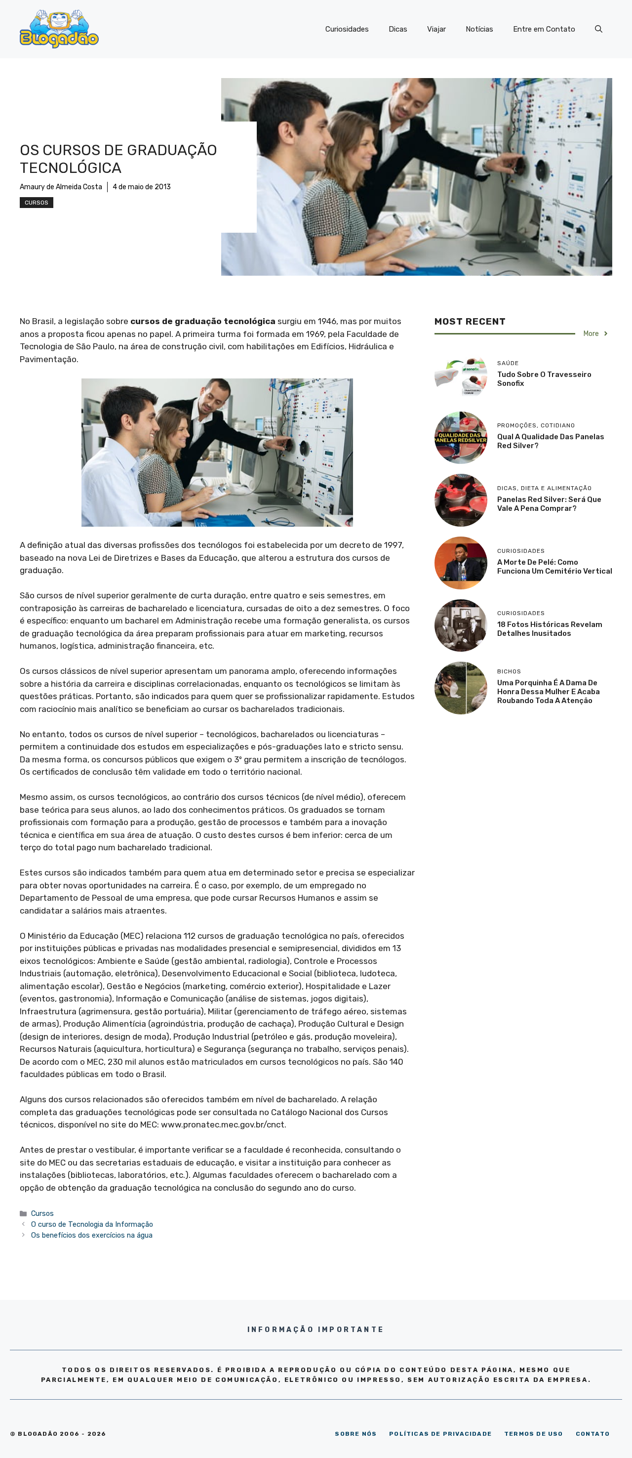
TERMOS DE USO (533, 1433)
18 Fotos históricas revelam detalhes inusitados (549, 629)
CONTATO (593, 1433)
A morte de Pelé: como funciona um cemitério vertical (554, 567)
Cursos (36, 202)
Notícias (479, 29)
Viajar (436, 29)
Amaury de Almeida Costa (61, 187)
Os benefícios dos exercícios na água (92, 1235)
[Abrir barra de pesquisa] (598, 29)
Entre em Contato (544, 29)
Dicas (398, 29)
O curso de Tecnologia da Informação (92, 1224)
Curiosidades (347, 29)
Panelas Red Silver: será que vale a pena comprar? (549, 504)
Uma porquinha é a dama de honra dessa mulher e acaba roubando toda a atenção (548, 691)
